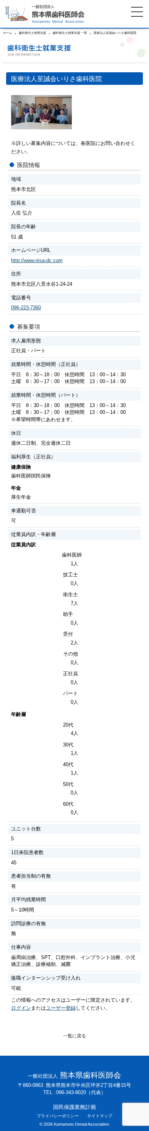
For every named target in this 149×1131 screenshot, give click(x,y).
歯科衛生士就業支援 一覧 (70, 33)
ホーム (7, 33)
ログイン (21, 1008)
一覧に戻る (74, 1036)
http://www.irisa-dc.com (37, 260)
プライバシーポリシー (58, 1116)
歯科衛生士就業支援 (32, 33)
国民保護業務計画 (74, 1107)
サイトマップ (99, 1116)
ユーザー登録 (61, 1008)
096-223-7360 (26, 307)
